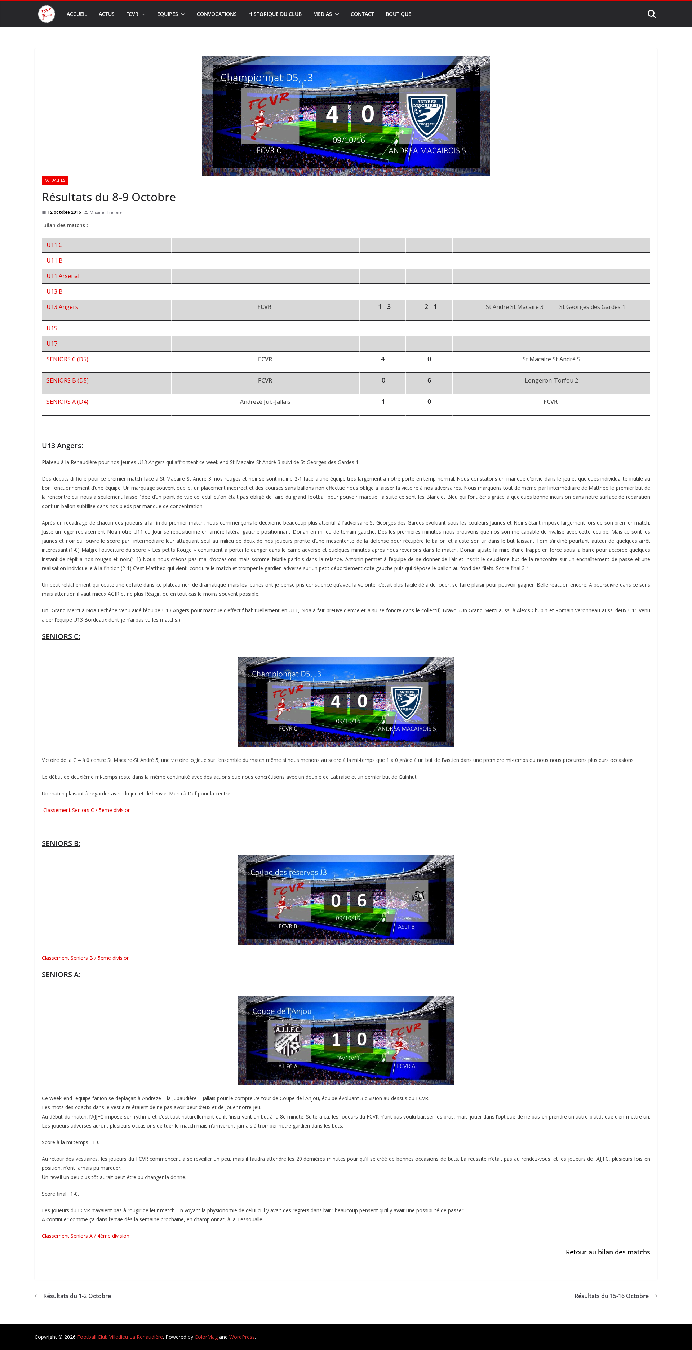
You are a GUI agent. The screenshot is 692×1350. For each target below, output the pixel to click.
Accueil (77, 13)
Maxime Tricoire (106, 212)
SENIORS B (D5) (67, 380)
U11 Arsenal (62, 276)
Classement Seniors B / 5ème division (86, 957)
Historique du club (275, 13)
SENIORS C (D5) (67, 359)
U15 (51, 328)
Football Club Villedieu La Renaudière (120, 1336)
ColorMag (206, 1336)
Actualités (55, 180)
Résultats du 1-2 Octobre (77, 1296)
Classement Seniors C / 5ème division (86, 810)
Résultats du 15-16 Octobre (612, 1296)
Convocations (217, 13)
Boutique (398, 13)
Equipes (167, 13)
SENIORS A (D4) (67, 402)
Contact (362, 13)
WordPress (242, 1336)
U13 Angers (62, 307)
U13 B (54, 291)
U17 (51, 344)
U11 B (54, 260)
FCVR (132, 13)
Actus (107, 13)
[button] (142, 14)
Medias (322, 13)
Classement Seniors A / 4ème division (85, 1235)
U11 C (54, 245)
